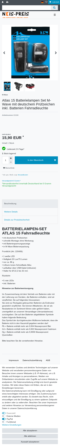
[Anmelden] (3, 2)
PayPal (10, 419)
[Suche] (54, 7)
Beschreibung (10, 203)
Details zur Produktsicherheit (16, 220)
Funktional (11, 422)
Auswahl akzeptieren (30, 442)
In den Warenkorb (35, 160)
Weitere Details (11, 212)
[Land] (42, 2)
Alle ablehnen (30, 436)
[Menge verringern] (11, 162)
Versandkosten (22, 175)
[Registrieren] (7, 2)
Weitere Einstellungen (11, 425)
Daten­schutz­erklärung (32, 360)
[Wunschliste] (46, 2)
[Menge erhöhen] (11, 158)
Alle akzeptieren (30, 430)
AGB (48, 360)
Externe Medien (14, 416)
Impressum (14, 360)
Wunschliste (10, 168)
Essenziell (11, 413)
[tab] (30, 203)
